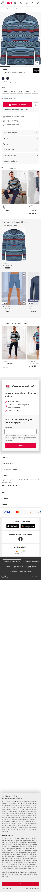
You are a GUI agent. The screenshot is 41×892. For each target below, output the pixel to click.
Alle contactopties (11, 470)
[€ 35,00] (14, 342)
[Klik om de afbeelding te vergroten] (37, 63)
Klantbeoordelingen (10, 161)
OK (20, 884)
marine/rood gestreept (9, 82)
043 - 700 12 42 (9, 485)
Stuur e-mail (9, 464)
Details (5, 138)
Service (5, 498)
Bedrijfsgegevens (30, 567)
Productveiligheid (9, 155)
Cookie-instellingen (32, 888)
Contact (5, 457)
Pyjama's (19, 9)
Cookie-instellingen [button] (25, 571)
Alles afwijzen (6, 888)
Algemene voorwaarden (31, 561)
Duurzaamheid (8, 150)
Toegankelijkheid (17, 567)
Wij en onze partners (9, 801)
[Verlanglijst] (32, 3)
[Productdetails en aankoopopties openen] (24, 259)
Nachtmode (11, 9)
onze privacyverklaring (17, 872)
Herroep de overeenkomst (12, 561)
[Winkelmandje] (38, 3)
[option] (3, 78)
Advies (4, 504)
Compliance (13, 571)
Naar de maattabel (10, 98)
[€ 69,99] (14, 187)
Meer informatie (12, 821)
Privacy (7, 567)
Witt (3, 492)
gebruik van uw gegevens (25, 803)
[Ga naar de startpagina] (9, 3)
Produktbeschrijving (10, 133)
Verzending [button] (21, 73)
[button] (3, 3)
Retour (5, 144)
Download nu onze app (20, 521)
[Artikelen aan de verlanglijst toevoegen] (35, 104)
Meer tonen (9, 440)
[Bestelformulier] (26, 3)
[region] (20, 842)
